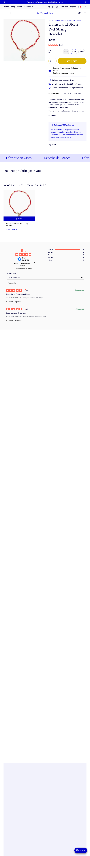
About (19, 7)
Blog (13, 7)
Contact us (28, 7)
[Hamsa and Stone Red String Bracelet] (19, 205)
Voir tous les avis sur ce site (23, 268)
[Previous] (5, 2)
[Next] (85, 2)
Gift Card (64, 7)
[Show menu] (4, 13)
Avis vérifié (80, 290)
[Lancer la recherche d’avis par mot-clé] (83, 283)
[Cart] (85, 13)
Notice (6, 7)
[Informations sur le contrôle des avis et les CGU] (34, 263)
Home (51, 20)
